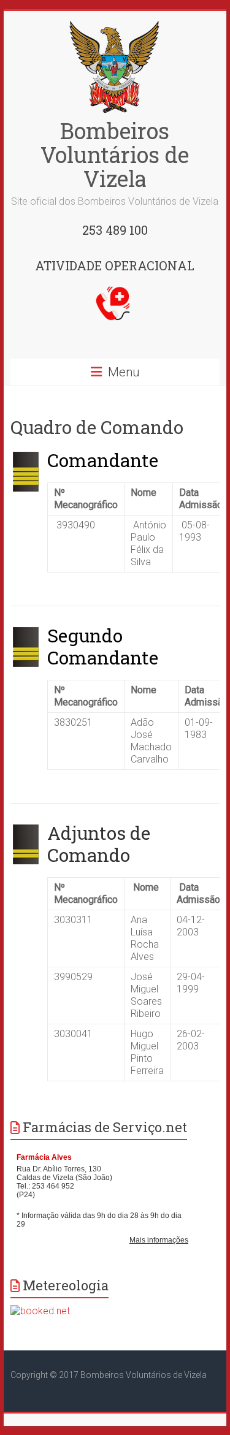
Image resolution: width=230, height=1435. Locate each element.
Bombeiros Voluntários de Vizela (114, 154)
